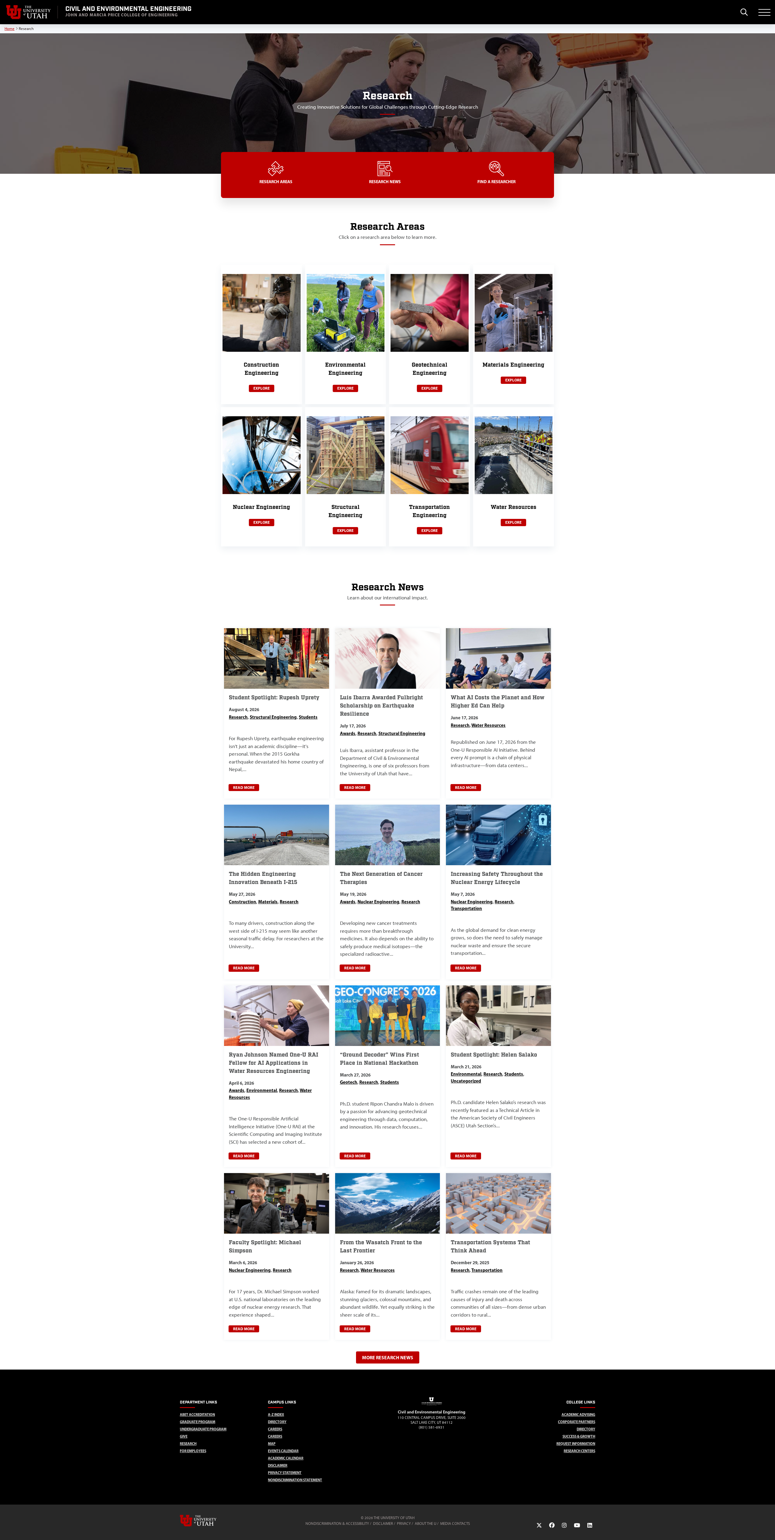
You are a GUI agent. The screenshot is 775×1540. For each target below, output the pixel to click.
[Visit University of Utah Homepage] (28, 12)
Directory (277, 1422)
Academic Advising (578, 1414)
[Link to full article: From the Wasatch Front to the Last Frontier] (387, 1256)
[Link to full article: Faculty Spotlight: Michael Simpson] (276, 1256)
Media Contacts (455, 1523)
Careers (275, 1429)
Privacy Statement (285, 1472)
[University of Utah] (207, 1520)
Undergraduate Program (203, 1429)
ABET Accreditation (197, 1414)
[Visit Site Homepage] (432, 1406)
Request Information (575, 1443)
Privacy (404, 1523)
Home (10, 28)
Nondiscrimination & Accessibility (337, 1523)
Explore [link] (261, 388)
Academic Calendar (285, 1458)
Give (183, 1436)
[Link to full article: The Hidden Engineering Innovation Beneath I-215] (276, 892)
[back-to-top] (767, 1528)
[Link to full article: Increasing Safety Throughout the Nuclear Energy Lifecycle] (498, 892)
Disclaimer (277, 1465)
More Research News (387, 1357)
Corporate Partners (576, 1422)
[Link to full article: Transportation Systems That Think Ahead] (498, 1256)
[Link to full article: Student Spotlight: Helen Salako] (498, 1076)
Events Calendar (283, 1451)
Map (271, 1443)
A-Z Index (276, 1414)
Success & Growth (578, 1436)
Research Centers (579, 1451)
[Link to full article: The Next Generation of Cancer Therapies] (387, 892)
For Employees (193, 1451)
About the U (425, 1523)
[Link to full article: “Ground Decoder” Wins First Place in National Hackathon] (387, 1076)
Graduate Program (197, 1422)
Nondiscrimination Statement (295, 1480)
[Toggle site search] (744, 12)
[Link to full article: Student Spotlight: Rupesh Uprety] (276, 713)
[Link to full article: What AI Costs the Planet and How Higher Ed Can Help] (498, 713)
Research (188, 1443)
